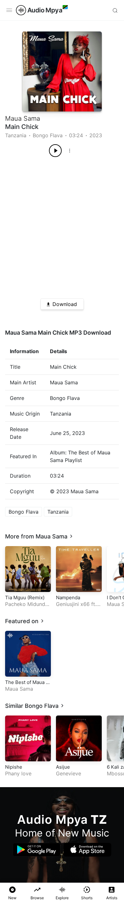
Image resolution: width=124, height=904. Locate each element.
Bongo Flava (48, 135)
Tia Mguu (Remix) (25, 597)
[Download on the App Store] (87, 850)
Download (65, 304)
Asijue (63, 767)
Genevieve (68, 773)
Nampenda (68, 597)
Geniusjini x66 (73, 604)
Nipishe (13, 767)
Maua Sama (22, 118)
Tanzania (15, 135)
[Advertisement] (62, 225)
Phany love (18, 773)
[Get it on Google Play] (36, 850)
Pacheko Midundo (26, 604)
